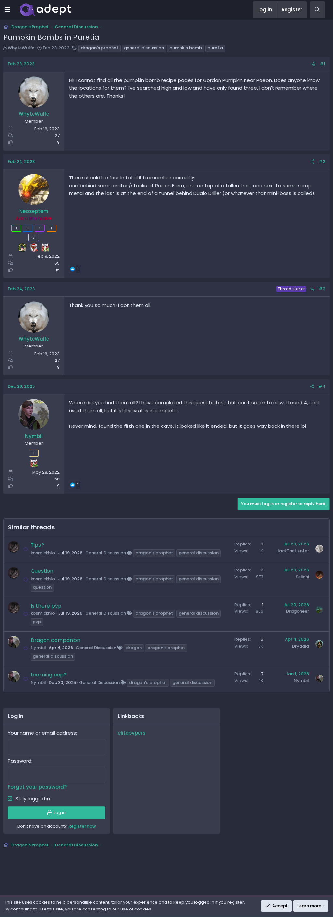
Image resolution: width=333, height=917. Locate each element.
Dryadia (300, 646)
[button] (12, 10)
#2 (322, 161)
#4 (321, 386)
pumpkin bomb (185, 48)
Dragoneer (297, 611)
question (42, 587)
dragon (134, 648)
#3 (322, 289)
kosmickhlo (43, 553)
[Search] (317, 9)
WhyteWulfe (21, 48)
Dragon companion (55, 640)
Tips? (37, 545)
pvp (37, 622)
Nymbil (38, 648)
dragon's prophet (99, 48)
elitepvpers (132, 732)
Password (19, 760)
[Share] (313, 64)
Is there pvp (46, 605)
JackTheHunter (292, 551)
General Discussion (105, 553)
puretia (215, 48)
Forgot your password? (37, 786)
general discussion (144, 48)
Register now (82, 826)
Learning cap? (49, 674)
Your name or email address (42, 732)
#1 (322, 64)
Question (42, 571)
